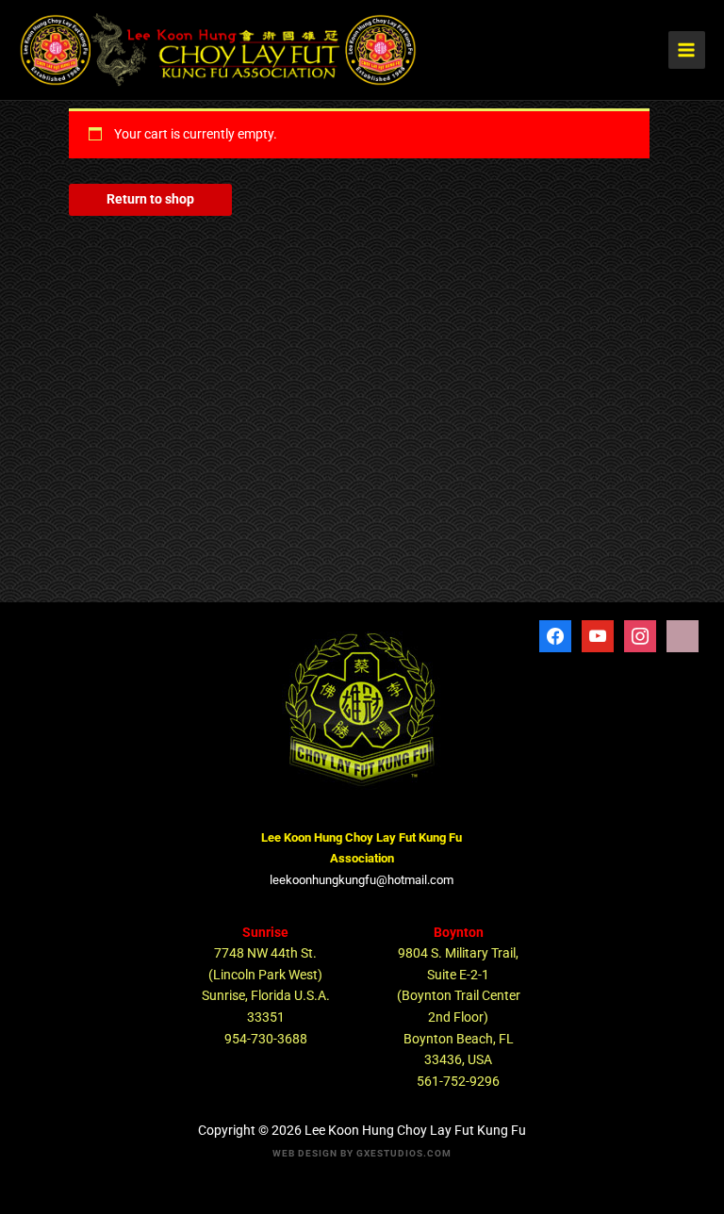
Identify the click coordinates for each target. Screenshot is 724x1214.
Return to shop (150, 198)
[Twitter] (598, 634)
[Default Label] (640, 634)
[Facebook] (555, 634)
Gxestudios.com (404, 1153)
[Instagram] (682, 634)
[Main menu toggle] (686, 49)
